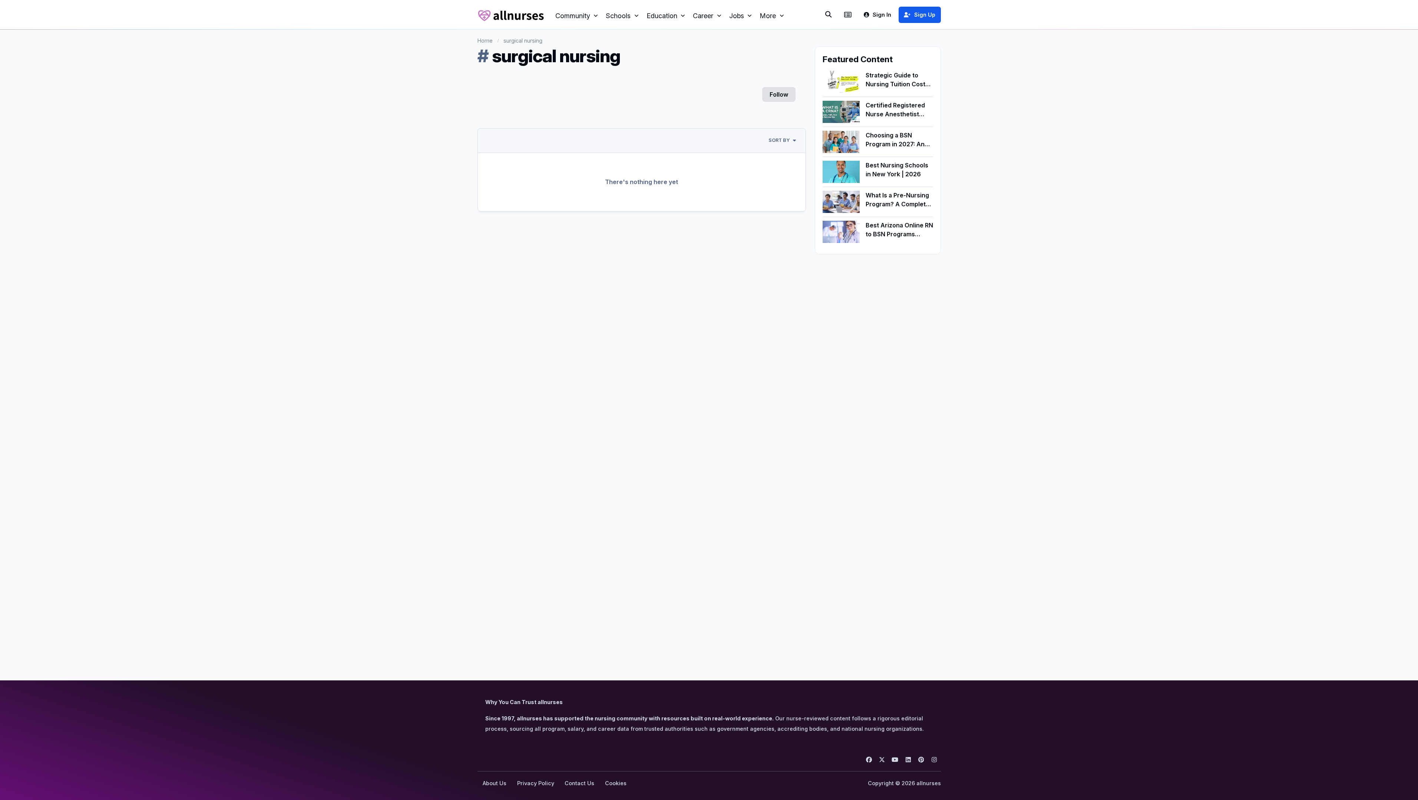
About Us (494, 783)
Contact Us (579, 783)
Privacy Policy (535, 783)
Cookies (616, 783)
